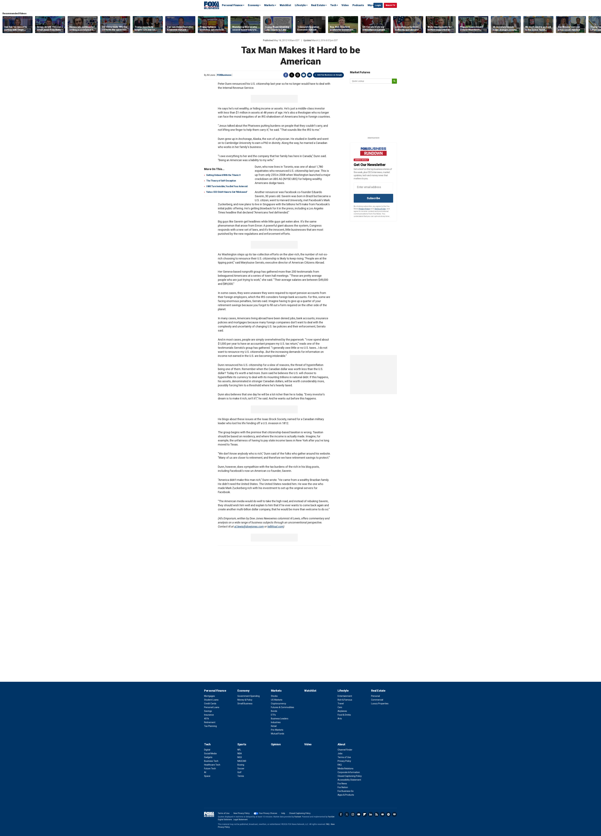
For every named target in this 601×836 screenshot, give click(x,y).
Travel (341, 703)
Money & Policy (244, 700)
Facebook (285, 75)
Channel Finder (345, 749)
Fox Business (211, 5)
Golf (239, 772)
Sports (241, 744)
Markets (269, 5)
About (341, 744)
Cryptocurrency (278, 703)
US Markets (276, 700)
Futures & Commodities (282, 707)
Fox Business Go (346, 791)
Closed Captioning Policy (350, 776)
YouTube (358, 814)
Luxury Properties (379, 703)
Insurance (209, 715)
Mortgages (209, 696)
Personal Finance (232, 5)
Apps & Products (346, 795)
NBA (239, 753)
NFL (239, 749)
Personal (375, 696)
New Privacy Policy (242, 813)
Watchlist (285, 5)
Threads (297, 75)
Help (283, 813)
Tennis (240, 776)
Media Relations (345, 768)
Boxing (240, 765)
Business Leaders (279, 718)
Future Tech (210, 768)
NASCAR (241, 761)
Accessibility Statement (349, 780)
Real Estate (318, 5)
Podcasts (358, 5)
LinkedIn (370, 814)
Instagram (352, 814)
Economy (253, 5)
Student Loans (211, 700)
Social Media (210, 753)
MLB (239, 757)
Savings (208, 711)
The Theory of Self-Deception (221, 180)
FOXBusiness (224, 75)
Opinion (276, 744)
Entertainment (345, 696)
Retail (274, 726)
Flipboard (364, 814)
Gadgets (208, 757)
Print (303, 75)
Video (345, 5)
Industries (276, 722)
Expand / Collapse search (370, 5)
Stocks (274, 696)
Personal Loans (211, 707)
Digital (207, 749)
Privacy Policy (364, 209)
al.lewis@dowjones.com (249, 526)
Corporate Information (349, 772)
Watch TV (390, 5)
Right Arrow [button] (595, 24)
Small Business (244, 703)
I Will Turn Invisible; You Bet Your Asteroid (227, 186)
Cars (340, 707)
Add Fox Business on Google (329, 75)
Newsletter (382, 814)
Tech (333, 5)
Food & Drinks (344, 715)
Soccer (240, 768)
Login (378, 5)
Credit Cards (210, 703)
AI (205, 772)
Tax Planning (210, 726)
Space (207, 776)
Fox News (342, 783)
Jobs (340, 753)
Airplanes (342, 711)
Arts (340, 718)
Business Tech (211, 761)
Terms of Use (380, 209)
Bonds (274, 711)
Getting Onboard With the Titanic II (223, 175)
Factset (297, 817)
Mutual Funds (277, 733)
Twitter (291, 75)
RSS (376, 814)
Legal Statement (240, 819)
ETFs (273, 715)
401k (206, 718)
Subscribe (373, 198)
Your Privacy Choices (268, 813)
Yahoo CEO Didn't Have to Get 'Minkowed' (226, 192)
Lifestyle (300, 5)
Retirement (209, 722)
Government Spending (248, 696)
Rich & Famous (345, 700)
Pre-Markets (277, 730)
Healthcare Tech (212, 765)
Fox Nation (343, 787)
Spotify (388, 814)
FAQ (340, 765)
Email (309, 75)
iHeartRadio (394, 814)
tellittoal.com (275, 526)
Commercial (377, 700)
